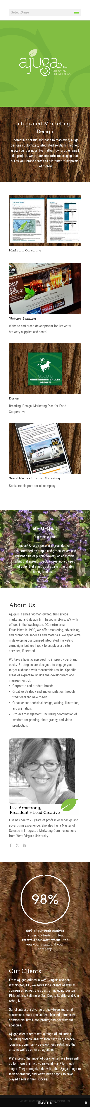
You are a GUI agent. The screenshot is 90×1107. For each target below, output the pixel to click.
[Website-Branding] (45, 313)
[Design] (45, 393)
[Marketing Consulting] (45, 245)
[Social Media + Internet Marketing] (45, 473)
